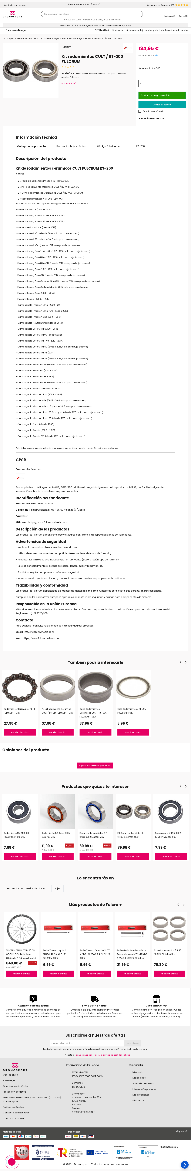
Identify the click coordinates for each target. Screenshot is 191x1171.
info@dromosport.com (87, 1076)
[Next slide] (185, 662)
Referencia (144, 68)
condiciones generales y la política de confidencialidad (103, 1055)
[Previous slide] (180, 662)
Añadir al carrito (162, 104)
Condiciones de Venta (15, 1086)
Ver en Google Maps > (83, 1111)
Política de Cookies (13, 1107)
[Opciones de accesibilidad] (185, 1165)
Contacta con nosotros (16, 1112)
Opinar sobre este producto (95, 765)
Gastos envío (10, 1074)
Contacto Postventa (14, 1118)
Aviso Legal (9, 1080)
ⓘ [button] (156, 55)
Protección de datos (14, 1091)
